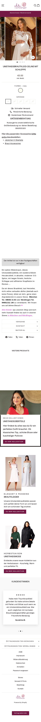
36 (14, 101)
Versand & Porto (20, 681)
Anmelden (20, 667)
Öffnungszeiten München (20, 641)
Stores (20, 677)
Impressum (20, 655)
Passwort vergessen (20, 670)
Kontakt (20, 326)
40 (27, 101)
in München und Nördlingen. (20, 315)
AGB (20, 652)
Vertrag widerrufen (20, 713)
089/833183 (20, 128)
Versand (20, 322)
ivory (20, 90)
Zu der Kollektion (14, 441)
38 (20, 101)
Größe (20, 97)
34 (8, 101)
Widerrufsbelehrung (20, 659)
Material (20, 330)
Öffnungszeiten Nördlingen (20, 646)
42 (33, 101)
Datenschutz (20, 663)
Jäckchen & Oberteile (14, 140)
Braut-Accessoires (13, 143)
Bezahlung (20, 685)
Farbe (20, 86)
